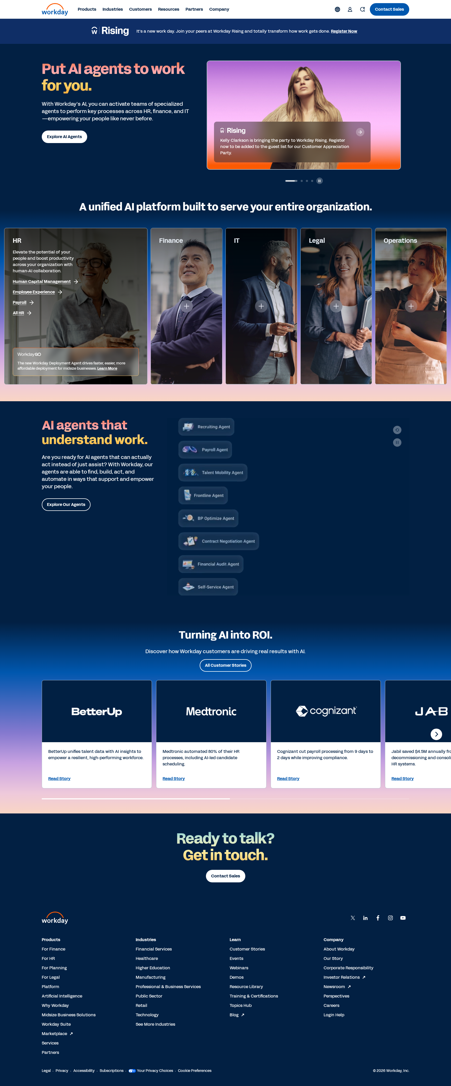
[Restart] (397, 430)
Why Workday (55, 1005)
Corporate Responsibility (348, 968)
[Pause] (397, 442)
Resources (168, 9)
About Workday (339, 949)
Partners (194, 9)
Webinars (239, 968)
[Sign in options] (350, 9)
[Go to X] (353, 918)
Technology (147, 1015)
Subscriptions (111, 1070)
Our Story (333, 958)
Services (50, 1043)
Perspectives (336, 996)
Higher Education (153, 968)
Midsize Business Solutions (69, 1015)
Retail (141, 1005)
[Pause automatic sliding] (319, 181)
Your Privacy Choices (155, 1070)
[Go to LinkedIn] (365, 918)
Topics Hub (241, 1005)
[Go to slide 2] (291, 181)
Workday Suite (56, 1024)
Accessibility (84, 1070)
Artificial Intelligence (62, 996)
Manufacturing (150, 977)
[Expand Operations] (411, 306)
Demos (237, 977)
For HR (48, 958)
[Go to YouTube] (403, 918)
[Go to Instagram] (390, 918)
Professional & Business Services (168, 987)
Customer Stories (247, 949)
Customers (140, 9)
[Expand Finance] (186, 306)
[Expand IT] (261, 306)
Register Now (344, 31)
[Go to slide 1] (286, 181)
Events (236, 958)
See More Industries (155, 1024)
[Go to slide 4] (312, 181)
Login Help (334, 1015)
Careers (331, 1005)
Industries (113, 9)
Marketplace (54, 1034)
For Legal (51, 977)
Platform (50, 987)
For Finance (53, 949)
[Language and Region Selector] (337, 9)
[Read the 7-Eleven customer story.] (360, 138)
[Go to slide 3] (301, 181)
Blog (234, 1015)
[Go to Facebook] (378, 918)
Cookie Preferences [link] (194, 1070)
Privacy (62, 1070)
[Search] (362, 9)
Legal (46, 1070)
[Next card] (436, 734)
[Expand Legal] (336, 306)
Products (87, 9)
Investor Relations (342, 977)
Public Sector (149, 996)
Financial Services (154, 949)
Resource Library (246, 987)
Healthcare (147, 958)
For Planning (54, 968)
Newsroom (334, 987)
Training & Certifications (254, 996)
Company (219, 9)
